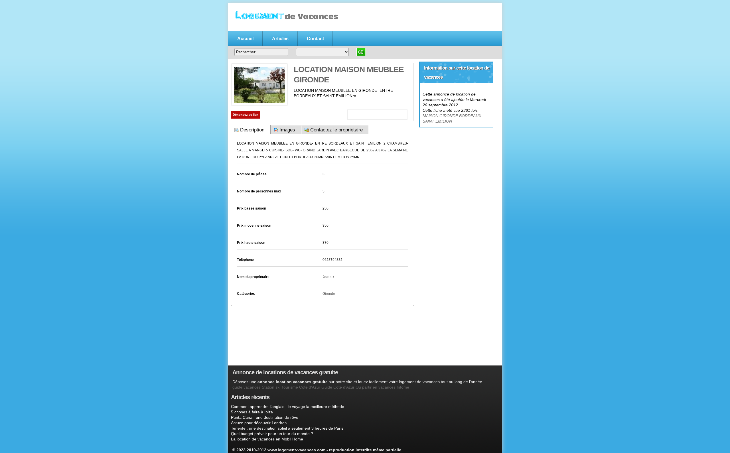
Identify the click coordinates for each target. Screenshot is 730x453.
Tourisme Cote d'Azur (300, 387)
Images (287, 130)
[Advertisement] (456, 162)
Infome (403, 387)
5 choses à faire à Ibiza (252, 412)
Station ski (271, 387)
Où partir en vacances (376, 387)
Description (252, 130)
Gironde (329, 294)
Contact (315, 38)
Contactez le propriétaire (336, 130)
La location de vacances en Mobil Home (267, 439)
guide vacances (246, 387)
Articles (280, 38)
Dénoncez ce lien (245, 114)
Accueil (245, 38)
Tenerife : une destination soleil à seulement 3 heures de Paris (287, 428)
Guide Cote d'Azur (337, 387)
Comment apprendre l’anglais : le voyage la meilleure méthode (287, 406)
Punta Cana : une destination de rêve (264, 417)
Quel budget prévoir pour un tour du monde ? (272, 433)
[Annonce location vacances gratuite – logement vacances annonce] (285, 27)
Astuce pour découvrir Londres (259, 423)
